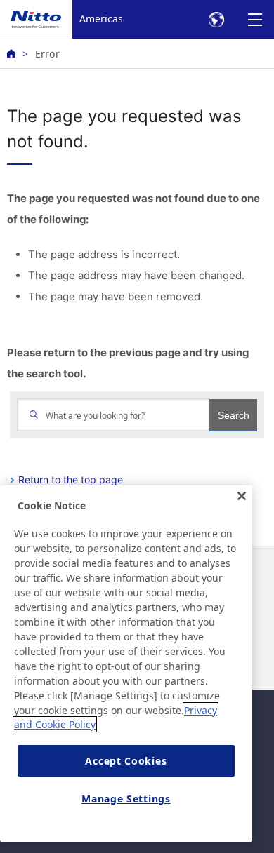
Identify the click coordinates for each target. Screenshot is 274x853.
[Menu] (254, 19)
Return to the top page (70, 479)
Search (233, 415)
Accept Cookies (126, 760)
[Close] (241, 496)
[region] (126, 663)
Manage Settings (126, 798)
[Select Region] (216, 19)
